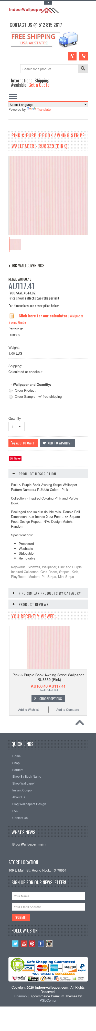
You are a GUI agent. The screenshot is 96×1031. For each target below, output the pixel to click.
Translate (44, 109)
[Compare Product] (72, 56)
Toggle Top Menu (48, 3)
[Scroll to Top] (81, 724)
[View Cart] (83, 56)
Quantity (14, 418)
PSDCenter (48, 1000)
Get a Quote (38, 84)
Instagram (49, 943)
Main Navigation (12, 96)
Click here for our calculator (43, 315)
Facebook (41, 943)
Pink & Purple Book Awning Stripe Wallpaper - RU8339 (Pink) (48, 677)
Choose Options (50, 698)
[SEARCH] (83, 69)
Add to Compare (67, 709)
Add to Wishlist (28, 709)
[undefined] (48, 233)
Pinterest (32, 943)
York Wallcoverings (26, 266)
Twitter (15, 943)
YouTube (24, 943)
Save (17, 458)
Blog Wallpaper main (29, 844)
